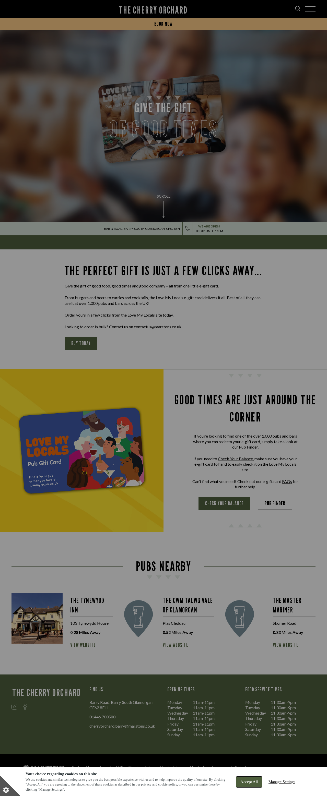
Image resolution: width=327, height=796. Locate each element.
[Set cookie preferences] (10, 786)
